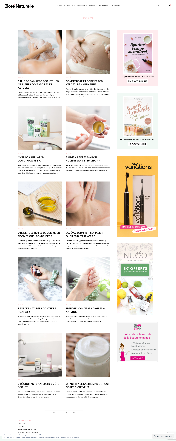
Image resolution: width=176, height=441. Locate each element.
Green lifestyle (79, 6)
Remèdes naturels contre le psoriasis (37, 310)
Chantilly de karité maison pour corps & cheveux (88, 385)
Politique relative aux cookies (69, 437)
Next (75, 413)
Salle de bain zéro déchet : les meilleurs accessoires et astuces (38, 84)
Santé (67, 6)
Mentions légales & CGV (27, 429)
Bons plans (104, 6)
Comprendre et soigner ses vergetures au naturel (84, 83)
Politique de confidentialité (28, 432)
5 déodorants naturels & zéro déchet (39, 385)
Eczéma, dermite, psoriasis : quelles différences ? (84, 234)
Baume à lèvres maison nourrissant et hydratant (84, 159)
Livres (92, 6)
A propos (21, 423)
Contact (21, 426)
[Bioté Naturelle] (19, 6)
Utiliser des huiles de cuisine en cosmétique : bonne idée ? (39, 234)
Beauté (59, 6)
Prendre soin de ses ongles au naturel (86, 310)
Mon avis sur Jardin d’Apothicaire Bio (31, 159)
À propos (116, 6)
